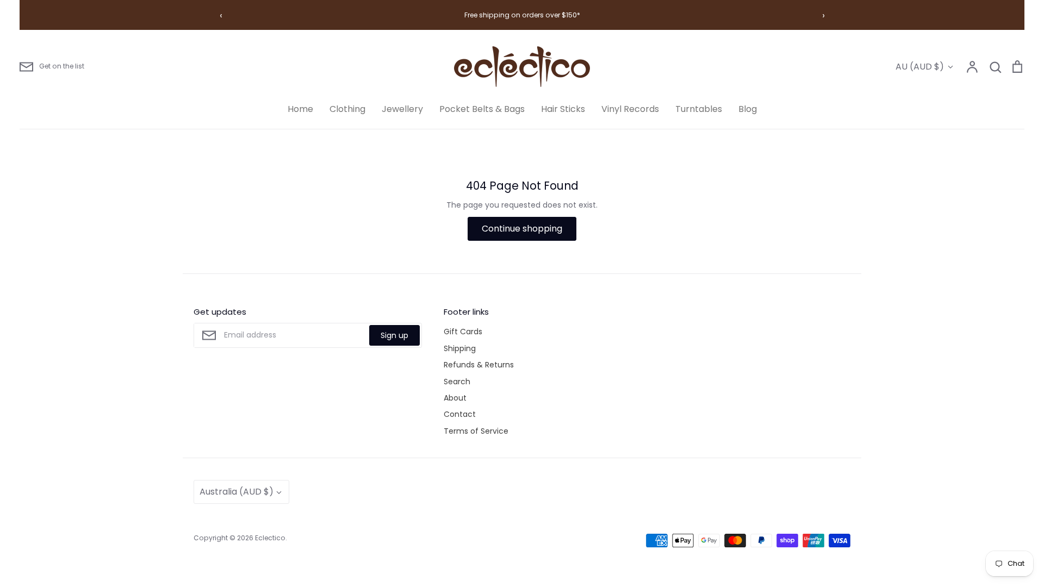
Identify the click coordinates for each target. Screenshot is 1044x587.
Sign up (394, 335)
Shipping (460, 348)
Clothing (347, 109)
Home (300, 109)
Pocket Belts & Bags (482, 109)
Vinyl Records (630, 109)
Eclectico (270, 537)
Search (457, 381)
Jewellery (402, 109)
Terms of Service (476, 431)
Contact (460, 414)
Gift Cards (463, 331)
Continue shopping (522, 228)
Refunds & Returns (479, 364)
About (455, 397)
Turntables (698, 109)
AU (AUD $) (920, 66)
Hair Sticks (563, 109)
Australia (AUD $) (237, 491)
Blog (747, 109)
